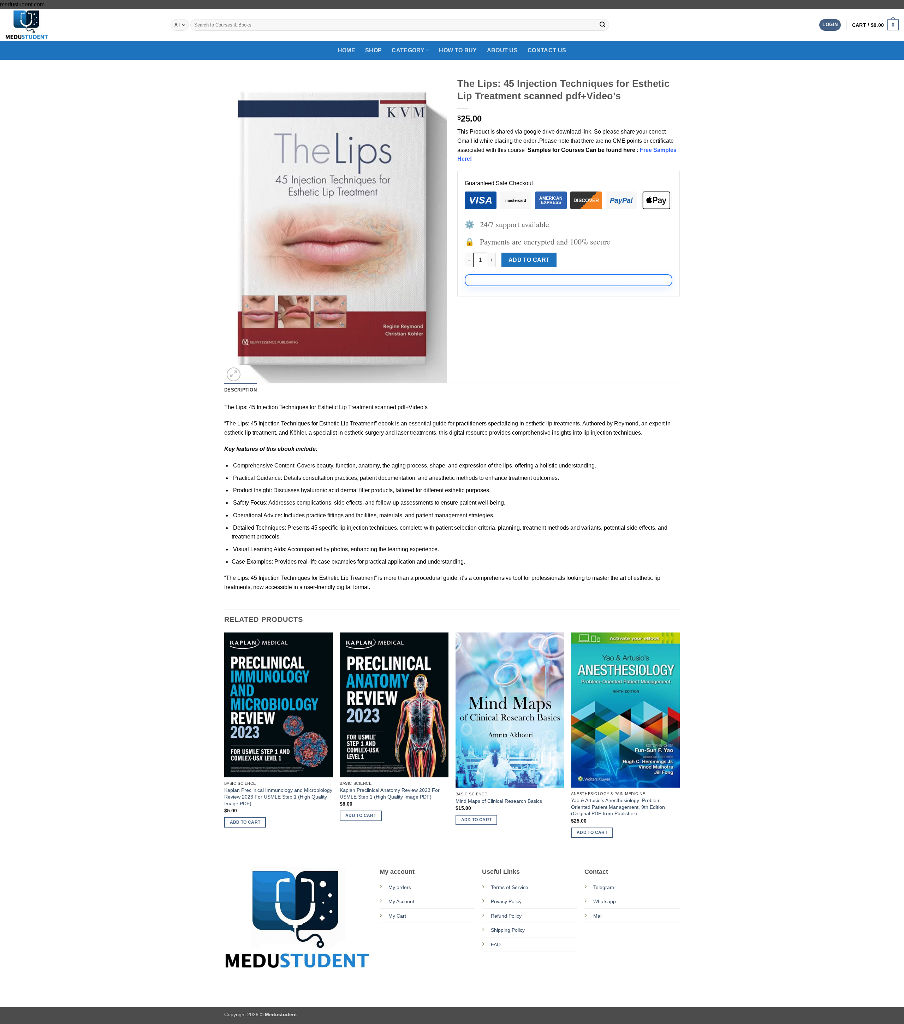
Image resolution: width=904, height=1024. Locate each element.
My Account (401, 901)
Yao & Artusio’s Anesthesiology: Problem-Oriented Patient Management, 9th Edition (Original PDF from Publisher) (618, 807)
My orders (399, 887)
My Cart (397, 916)
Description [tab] (240, 390)
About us (502, 50)
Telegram (603, 887)
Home (346, 50)
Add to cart (529, 260)
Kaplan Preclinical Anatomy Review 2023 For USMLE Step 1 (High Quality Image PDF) (390, 793)
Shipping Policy (508, 930)
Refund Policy (506, 916)
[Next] (679, 742)
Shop (373, 50)
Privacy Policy (506, 901)
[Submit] (602, 25)
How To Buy (458, 50)
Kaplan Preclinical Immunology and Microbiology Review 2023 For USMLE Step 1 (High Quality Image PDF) (278, 796)
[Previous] (224, 742)
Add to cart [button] (245, 822)
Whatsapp (604, 901)
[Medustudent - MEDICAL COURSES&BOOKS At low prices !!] (40, 25)
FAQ (496, 944)
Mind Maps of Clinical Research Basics (499, 801)
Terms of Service (509, 887)
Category (408, 50)
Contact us (547, 50)
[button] (830, 25)
